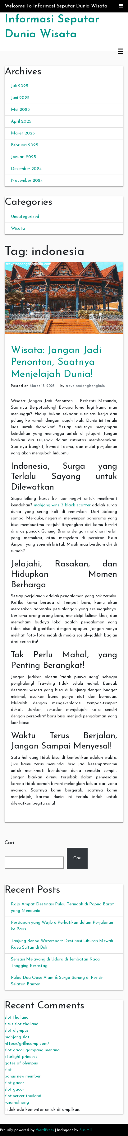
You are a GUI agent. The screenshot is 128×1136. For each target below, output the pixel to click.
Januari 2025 (23, 157)
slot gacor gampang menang (32, 1050)
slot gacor (14, 1083)
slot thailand (17, 1017)
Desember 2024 (26, 169)
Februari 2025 (24, 145)
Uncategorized (25, 216)
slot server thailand (23, 1096)
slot (8, 1070)
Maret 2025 (23, 133)
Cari (9, 842)
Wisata (18, 228)
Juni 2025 (20, 98)
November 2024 (27, 180)
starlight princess (21, 1056)
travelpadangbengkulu (85, 386)
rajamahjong (17, 1102)
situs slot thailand (22, 1024)
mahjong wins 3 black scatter (62, 505)
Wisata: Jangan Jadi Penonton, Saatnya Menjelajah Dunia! (56, 362)
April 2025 (21, 121)
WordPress (45, 1130)
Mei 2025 (20, 109)
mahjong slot (17, 1037)
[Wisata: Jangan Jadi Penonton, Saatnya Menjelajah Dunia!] (64, 297)
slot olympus (17, 1030)
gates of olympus (21, 1063)
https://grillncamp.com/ (27, 1043)
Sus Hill (86, 1130)
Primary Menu (120, 52)
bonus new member (23, 1076)
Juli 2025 (19, 86)
